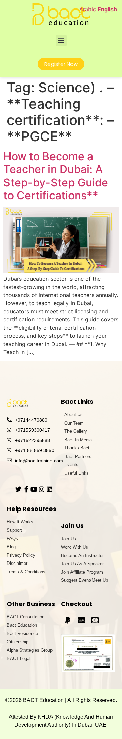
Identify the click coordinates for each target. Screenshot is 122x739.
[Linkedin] (49, 489)
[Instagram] (42, 489)
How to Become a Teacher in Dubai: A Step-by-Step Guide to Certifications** (55, 176)
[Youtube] (34, 489)
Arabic (87, 9)
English (107, 9)
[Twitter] (18, 489)
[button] (61, 40)
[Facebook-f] (26, 489)
